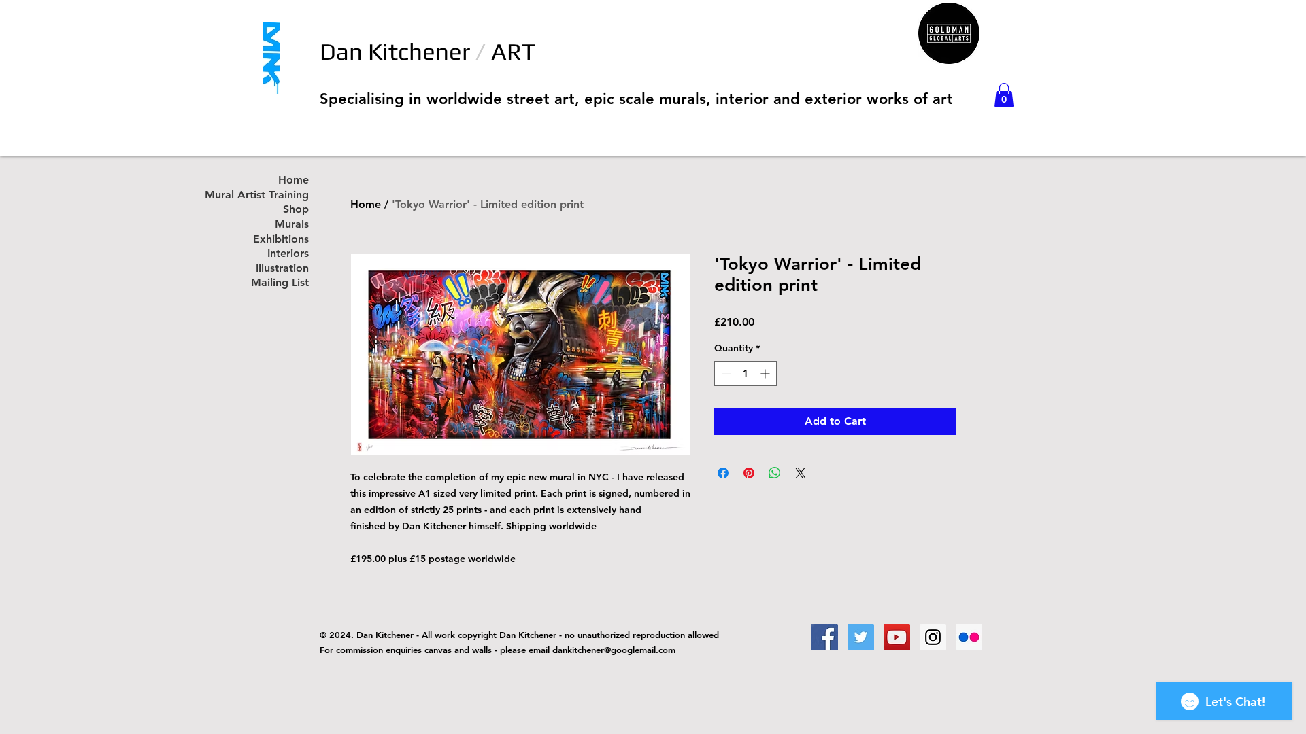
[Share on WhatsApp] (775, 473)
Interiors (288, 254)
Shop (296, 210)
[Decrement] (724, 373)
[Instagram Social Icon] (933, 637)
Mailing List (280, 283)
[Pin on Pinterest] (749, 473)
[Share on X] (800, 473)
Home (365, 204)
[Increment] (766, 373)
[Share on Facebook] (723, 473)
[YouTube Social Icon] (897, 637)
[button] (1004, 95)
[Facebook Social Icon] (824, 637)
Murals (292, 225)
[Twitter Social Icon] (861, 637)
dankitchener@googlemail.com (613, 649)
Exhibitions (281, 240)
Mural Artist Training (271, 195)
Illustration (282, 269)
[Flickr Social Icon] (969, 637)
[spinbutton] (745, 373)
